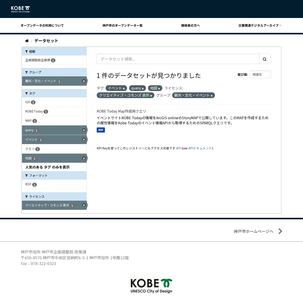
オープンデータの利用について (42, 25)
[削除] (124, 88)
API (178, 148)
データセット (46, 40)
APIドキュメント (200, 148)
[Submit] (265, 59)
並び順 (242, 74)
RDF (100, 130)
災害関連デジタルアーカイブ (258, 25)
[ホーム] (27, 40)
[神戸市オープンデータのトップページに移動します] (23, 9)
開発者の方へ (190, 25)
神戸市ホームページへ (253, 231)
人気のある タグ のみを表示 (47, 167)
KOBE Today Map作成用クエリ (121, 111)
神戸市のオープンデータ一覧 (122, 25)
